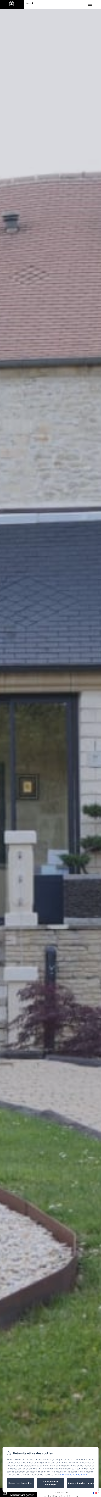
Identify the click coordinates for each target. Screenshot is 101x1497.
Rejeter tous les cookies (20, 1483)
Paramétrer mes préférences (50, 1483)
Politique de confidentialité (73, 1474)
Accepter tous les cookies (80, 1483)
